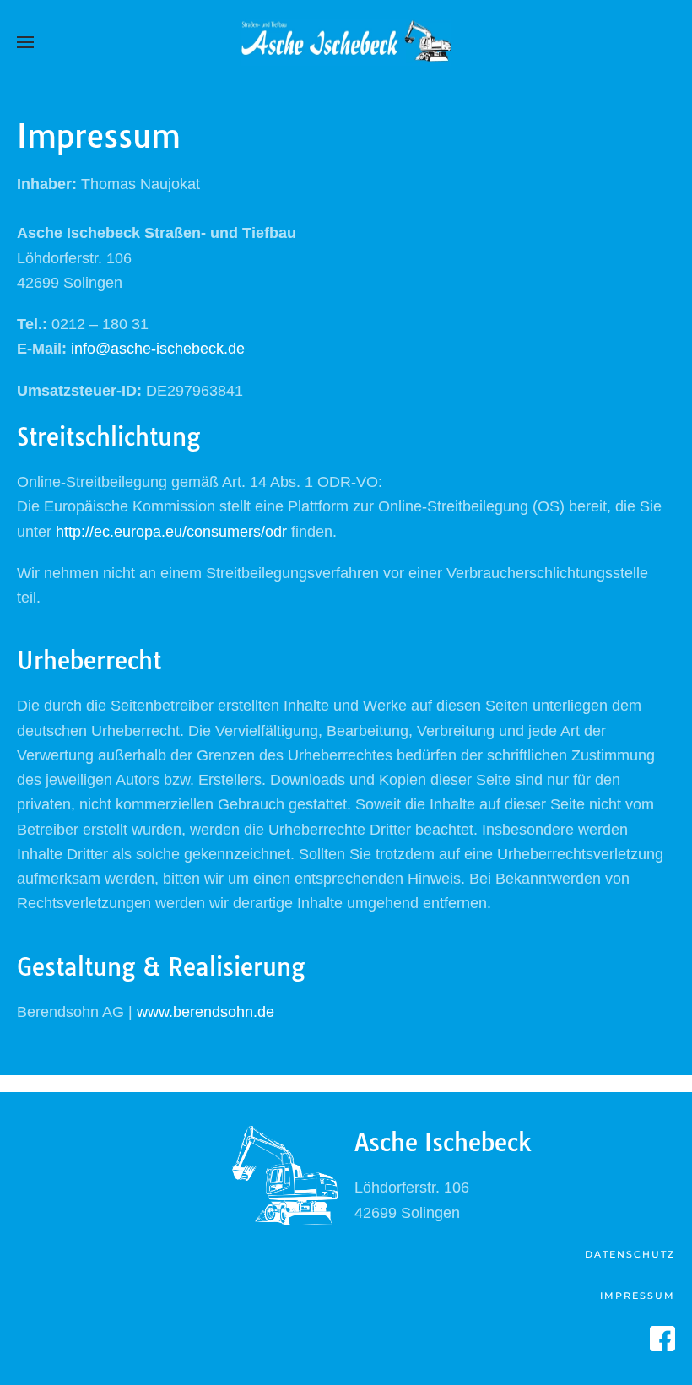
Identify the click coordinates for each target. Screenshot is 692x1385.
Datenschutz (630, 1254)
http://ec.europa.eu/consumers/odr (171, 531)
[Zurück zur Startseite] (346, 42)
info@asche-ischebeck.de (158, 348)
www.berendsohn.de (205, 1012)
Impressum (637, 1295)
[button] (25, 42)
